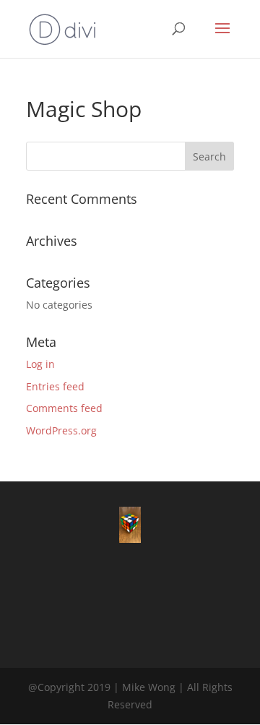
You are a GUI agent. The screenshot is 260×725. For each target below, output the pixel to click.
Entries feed (55, 386)
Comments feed (64, 408)
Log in (40, 364)
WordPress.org (61, 430)
